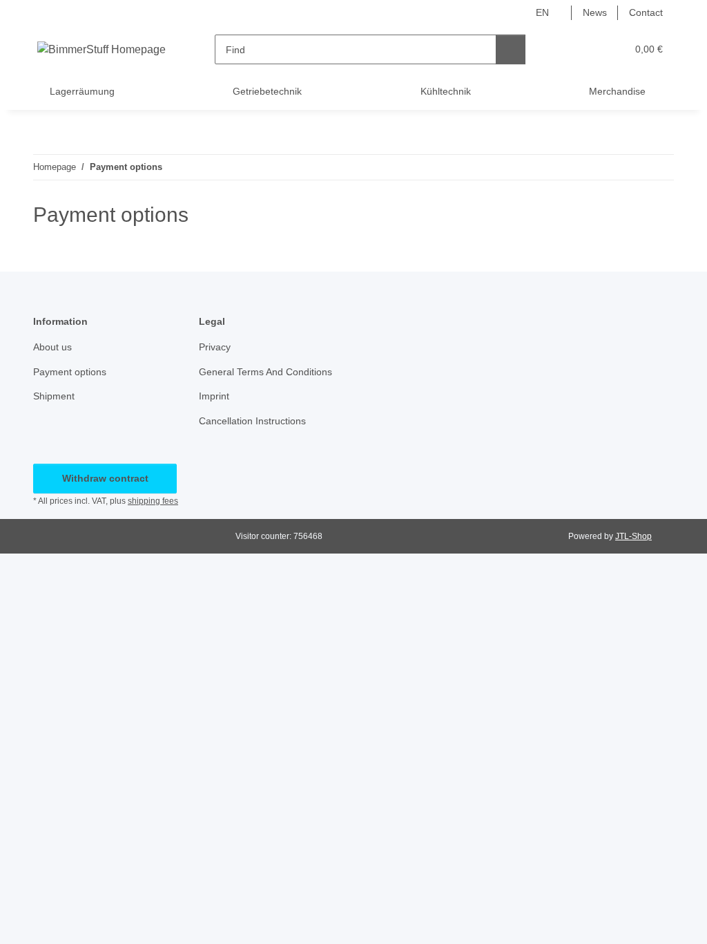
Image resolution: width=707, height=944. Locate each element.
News (595, 12)
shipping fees (153, 501)
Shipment (54, 396)
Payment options (69, 371)
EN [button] (542, 12)
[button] (562, 49)
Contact (646, 12)
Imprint (214, 396)
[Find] (510, 49)
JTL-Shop (633, 536)
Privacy (215, 346)
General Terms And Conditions (265, 371)
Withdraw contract (105, 478)
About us (52, 346)
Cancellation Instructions (252, 420)
